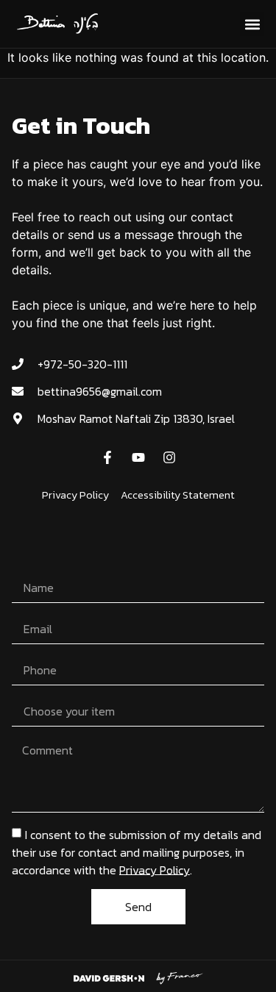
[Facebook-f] (107, 457)
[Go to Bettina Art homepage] (59, 24)
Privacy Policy (154, 869)
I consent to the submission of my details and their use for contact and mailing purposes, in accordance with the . (136, 851)
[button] (252, 24)
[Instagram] (169, 457)
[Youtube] (138, 457)
